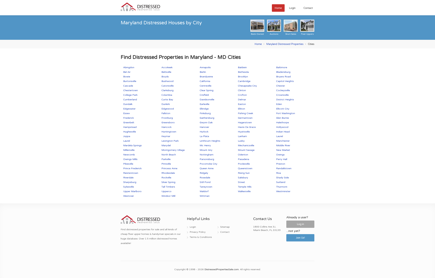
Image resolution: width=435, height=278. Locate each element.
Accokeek (166, 67)
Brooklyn (243, 76)
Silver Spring (168, 182)
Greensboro (168, 122)
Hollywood (282, 127)
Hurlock (204, 131)
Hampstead (130, 127)
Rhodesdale (168, 173)
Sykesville (128, 186)
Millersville (129, 150)
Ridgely (204, 173)
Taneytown (206, 186)
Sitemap (225, 226)
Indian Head (283, 131)
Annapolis (205, 67)
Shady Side (282, 177)
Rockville (166, 177)
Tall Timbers (168, 186)
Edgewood (167, 108)
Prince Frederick (132, 168)
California (205, 81)
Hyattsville (244, 131)
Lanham (242, 136)
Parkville (166, 159)
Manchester (283, 140)
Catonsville (167, 85)
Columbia (166, 95)
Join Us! (300, 237)
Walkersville (244, 191)
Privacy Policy (198, 232)
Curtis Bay (167, 99)
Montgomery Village (173, 150)
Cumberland (130, 99)
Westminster (283, 191)
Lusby (241, 140)
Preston (280, 163)
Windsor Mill (168, 196)
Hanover (204, 127)
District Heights (285, 99)
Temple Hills (244, 186)
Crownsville (282, 95)
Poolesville (244, 163)
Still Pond (205, 182)
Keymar (165, 136)
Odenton (243, 154)
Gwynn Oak (206, 122)
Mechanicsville (246, 145)
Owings (280, 154)
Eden (279, 104)
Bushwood (167, 81)
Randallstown (283, 168)
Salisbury (243, 177)
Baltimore (281, 67)
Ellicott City (282, 108)
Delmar (242, 99)
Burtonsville (129, 81)
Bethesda (243, 72)
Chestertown (130, 90)
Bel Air (126, 72)
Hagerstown (245, 122)
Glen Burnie (282, 117)
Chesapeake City (247, 85)
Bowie (126, 76)
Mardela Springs (132, 145)
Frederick (128, 117)
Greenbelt (128, 122)
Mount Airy (206, 150)
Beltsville (166, 72)
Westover (128, 196)
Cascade (128, 85)
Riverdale (128, 177)
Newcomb (129, 154)
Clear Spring (206, 90)
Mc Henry (205, 145)
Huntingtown (168, 131)
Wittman (205, 196)
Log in (300, 224)
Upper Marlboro (132, 191)
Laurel (279, 136)
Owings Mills (130, 159)
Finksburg (205, 113)
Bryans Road (283, 76)
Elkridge (204, 108)
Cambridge (244, 81)
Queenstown (245, 168)
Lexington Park (170, 140)
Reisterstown (130, 173)
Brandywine (206, 76)
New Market (283, 150)
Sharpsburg (129, 182)
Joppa (126, 136)
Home (278, 8)
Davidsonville (207, 99)
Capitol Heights (285, 81)
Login (292, 8)
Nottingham (206, 154)
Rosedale (205, 177)
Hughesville (129, 131)
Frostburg (167, 117)
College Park (130, 95)
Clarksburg (167, 90)
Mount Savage (246, 150)
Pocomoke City (208, 163)
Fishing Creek (245, 113)
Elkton (241, 108)
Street (241, 182)
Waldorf (204, 191)
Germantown (245, 117)
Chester (280, 85)
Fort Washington (285, 113)
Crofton (242, 95)
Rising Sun (244, 173)
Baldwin (242, 67)
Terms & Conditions (201, 237)
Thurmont (281, 186)
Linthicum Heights (210, 140)
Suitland (280, 182)
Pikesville (128, 163)
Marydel (166, 145)
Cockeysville (283, 90)
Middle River (283, 145)
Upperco (166, 191)
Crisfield (204, 95)
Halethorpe (282, 122)
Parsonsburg (207, 159)
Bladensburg (283, 72)
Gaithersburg (207, 117)
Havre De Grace (247, 127)
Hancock (166, 127)
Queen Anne (207, 168)
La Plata (204, 136)
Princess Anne (169, 168)
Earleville (204, 104)
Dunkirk (165, 104)
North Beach (168, 154)
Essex (126, 113)
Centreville (205, 85)
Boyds (165, 76)
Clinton (242, 90)
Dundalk (127, 104)
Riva (278, 173)
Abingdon (128, 67)
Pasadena (243, 159)
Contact (308, 8)
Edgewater (129, 108)
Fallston (165, 113)
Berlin (203, 72)
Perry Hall (281, 159)
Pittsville (166, 163)
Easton (242, 104)
